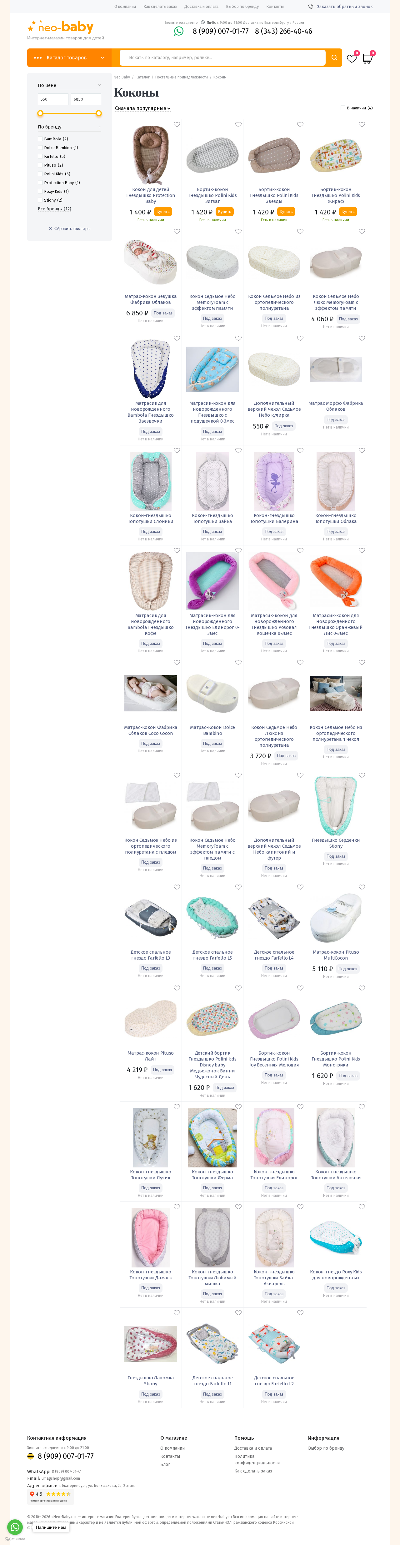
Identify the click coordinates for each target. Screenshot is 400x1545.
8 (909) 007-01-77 (221, 31)
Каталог (143, 77)
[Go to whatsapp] (15, 1527)
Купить (163, 211)
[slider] (40, 113)
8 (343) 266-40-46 (283, 31)
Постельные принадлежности (181, 77)
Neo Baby (122, 77)
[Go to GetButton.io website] (15, 1539)
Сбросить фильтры (72, 228)
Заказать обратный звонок (345, 6)
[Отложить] (177, 124)
